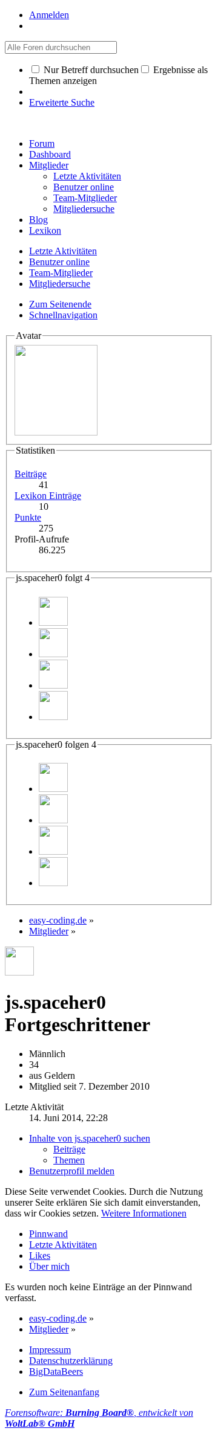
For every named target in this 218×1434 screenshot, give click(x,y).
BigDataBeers (56, 1371)
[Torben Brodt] (53, 685)
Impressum (50, 1350)
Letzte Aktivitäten (63, 1244)
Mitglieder (48, 165)
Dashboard (50, 154)
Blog (38, 219)
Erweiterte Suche (61, 102)
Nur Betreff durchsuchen (90, 70)
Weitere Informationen (144, 1213)
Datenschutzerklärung (71, 1360)
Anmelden (49, 15)
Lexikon (45, 230)
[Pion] (53, 622)
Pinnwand (48, 1234)
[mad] (53, 717)
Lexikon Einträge (48, 495)
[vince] (53, 654)
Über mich (49, 1266)
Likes (39, 1255)
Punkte (28, 517)
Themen (69, 1160)
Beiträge (31, 474)
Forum (41, 143)
